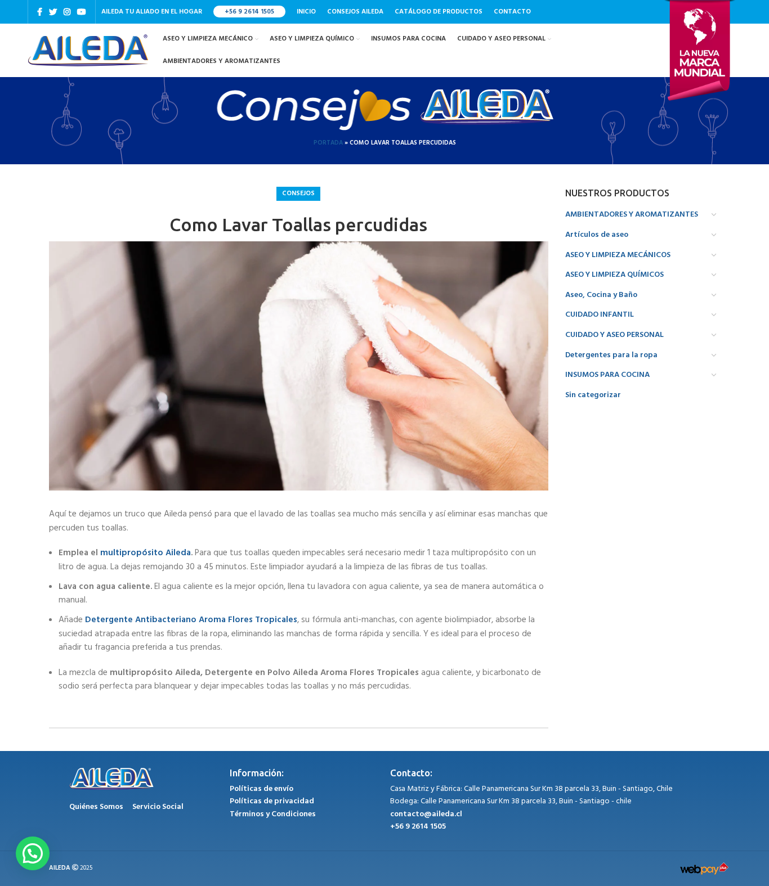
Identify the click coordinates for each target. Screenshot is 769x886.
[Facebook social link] (40, 12)
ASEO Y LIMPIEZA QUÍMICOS (614, 274)
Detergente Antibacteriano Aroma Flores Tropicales (191, 620)
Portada (328, 143)
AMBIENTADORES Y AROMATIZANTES (631, 214)
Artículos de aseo (596, 234)
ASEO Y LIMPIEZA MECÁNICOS (617, 255)
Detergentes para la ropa (611, 355)
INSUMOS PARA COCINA (607, 374)
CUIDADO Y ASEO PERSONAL (614, 335)
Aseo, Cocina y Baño (601, 295)
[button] (33, 853)
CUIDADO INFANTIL (599, 314)
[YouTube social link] (82, 12)
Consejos (298, 193)
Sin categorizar (593, 395)
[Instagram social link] (67, 12)
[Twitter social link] (53, 12)
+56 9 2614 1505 (249, 11)
